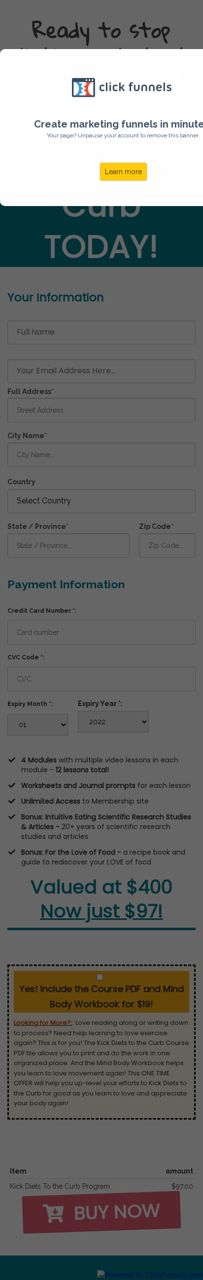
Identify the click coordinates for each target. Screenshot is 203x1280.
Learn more (123, 172)
